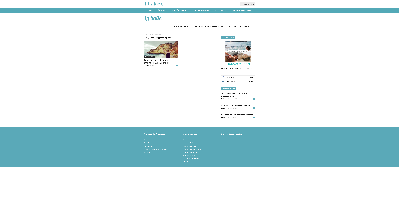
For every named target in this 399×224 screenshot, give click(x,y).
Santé (246, 27)
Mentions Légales (189, 155)
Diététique (178, 27)
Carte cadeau (220, 10)
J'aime (251, 77)
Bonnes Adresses (212, 27)
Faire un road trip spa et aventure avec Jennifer (156, 61)
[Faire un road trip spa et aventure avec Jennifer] (161, 49)
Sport (234, 27)
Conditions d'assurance (190, 152)
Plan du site (148, 146)
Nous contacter (188, 140)
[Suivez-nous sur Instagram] (232, 141)
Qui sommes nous (150, 140)
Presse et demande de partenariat (155, 149)
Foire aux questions (189, 146)
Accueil (146, 34)
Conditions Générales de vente (193, 149)
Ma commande (248, 4)
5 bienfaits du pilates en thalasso (235, 105)
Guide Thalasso (149, 143)
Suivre (251, 81)
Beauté (187, 27)
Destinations (197, 27)
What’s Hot (225, 27)
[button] (252, 22)
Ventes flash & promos (242, 10)
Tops (240, 27)
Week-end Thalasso (189, 143)
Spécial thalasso (201, 10)
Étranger (162, 10)
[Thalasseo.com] (238, 54)
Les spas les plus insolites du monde (237, 115)
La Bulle (146, 65)
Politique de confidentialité (191, 158)
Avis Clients (186, 162)
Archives (147, 152)
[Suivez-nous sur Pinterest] (239, 141)
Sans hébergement (179, 10)
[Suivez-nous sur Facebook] (224, 141)
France (150, 10)
